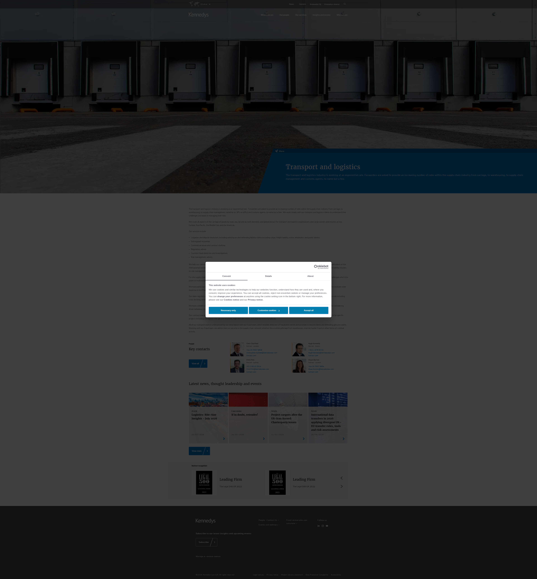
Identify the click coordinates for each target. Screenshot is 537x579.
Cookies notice (231, 300)
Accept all (309, 310)
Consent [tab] (226, 276)
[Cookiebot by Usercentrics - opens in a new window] (316, 267)
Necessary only (228, 310)
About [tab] (310, 276)
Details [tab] (268, 276)
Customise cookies (267, 310)
